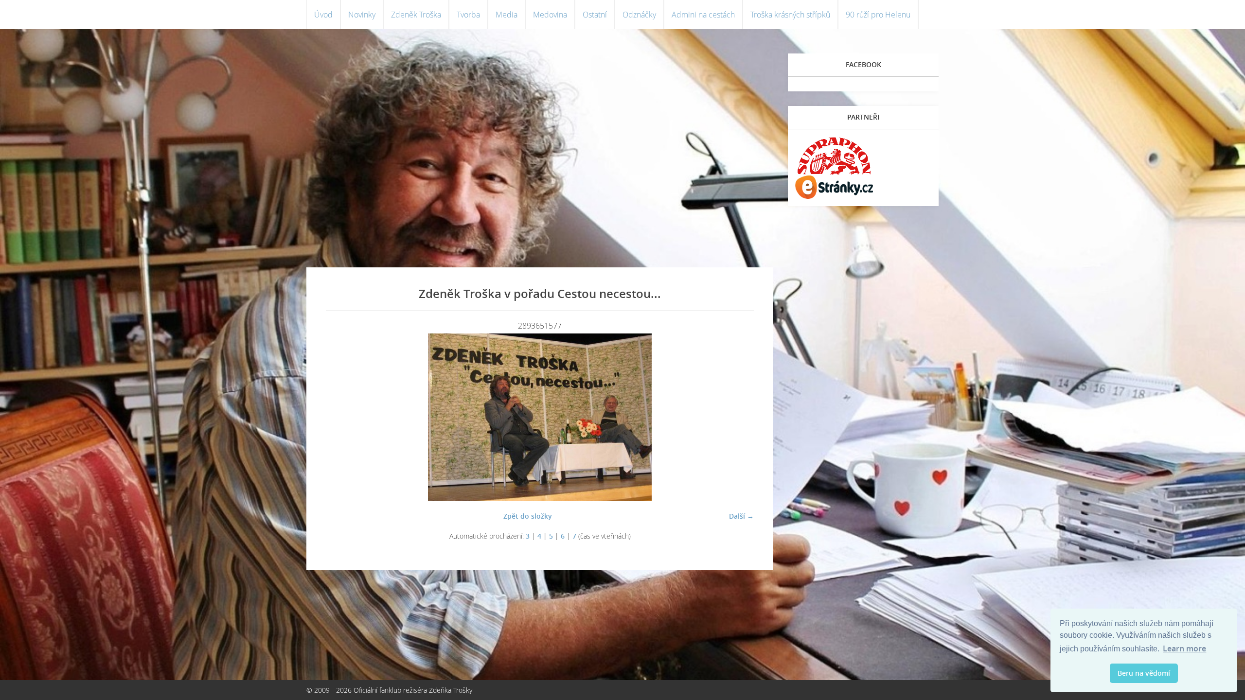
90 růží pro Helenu (878, 14)
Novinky (361, 14)
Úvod (323, 14)
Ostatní (595, 14)
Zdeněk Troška (416, 14)
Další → (741, 516)
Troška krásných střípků (790, 14)
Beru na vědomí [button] (1144, 673)
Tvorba (468, 14)
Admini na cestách (703, 14)
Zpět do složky (527, 516)
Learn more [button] (1184, 648)
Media (506, 14)
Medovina (550, 14)
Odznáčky (639, 14)
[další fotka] (738, 417)
